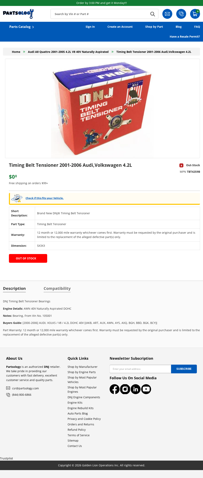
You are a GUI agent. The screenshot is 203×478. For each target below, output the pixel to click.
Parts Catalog (20, 27)
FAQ (197, 26)
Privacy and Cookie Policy (84, 419)
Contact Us (75, 446)
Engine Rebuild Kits (81, 408)
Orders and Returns (81, 424)
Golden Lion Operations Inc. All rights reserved (113, 465)
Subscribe (184, 369)
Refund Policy (77, 430)
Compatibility (57, 288)
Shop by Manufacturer (83, 367)
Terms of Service (79, 435)
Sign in (90, 26)
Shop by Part (154, 26)
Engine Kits (75, 402)
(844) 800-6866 (21, 394)
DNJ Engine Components (84, 397)
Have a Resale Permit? (185, 36)
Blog (179, 26)
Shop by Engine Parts (82, 372)
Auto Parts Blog (78, 413)
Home (16, 52)
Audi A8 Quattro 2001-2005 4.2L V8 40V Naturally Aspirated (68, 52)
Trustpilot (6, 458)
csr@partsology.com (25, 388)
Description (14, 288)
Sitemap (73, 440)
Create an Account (120, 26)
